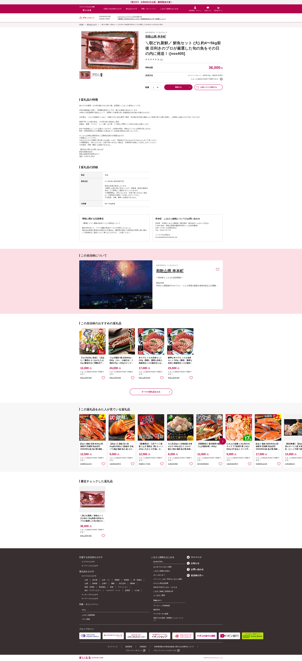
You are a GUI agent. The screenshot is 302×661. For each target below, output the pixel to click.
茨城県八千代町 (144, 464)
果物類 (117, 580)
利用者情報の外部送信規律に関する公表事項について (174, 647)
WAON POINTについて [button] (221, 79)
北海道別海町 (173, 464)
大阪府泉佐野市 (115, 464)
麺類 (113, 583)
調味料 (132, 583)
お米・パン (106, 580)
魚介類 (94, 580)
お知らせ (195, 563)
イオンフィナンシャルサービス (164, 650)
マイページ (196, 557)
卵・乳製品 (137, 580)
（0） (161, 59)
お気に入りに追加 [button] (103, 377)
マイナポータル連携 (160, 614)
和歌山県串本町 (86, 378)
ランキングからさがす (90, 594)
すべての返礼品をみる (151, 392)
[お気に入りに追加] (217, 269)
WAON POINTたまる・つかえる (165, 587)
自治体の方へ (197, 575)
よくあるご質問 (159, 595)
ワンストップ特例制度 (161, 606)
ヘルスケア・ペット (113, 590)
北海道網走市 (290, 464)
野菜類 (126, 580)
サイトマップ (113, 647)
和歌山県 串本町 (155, 36)
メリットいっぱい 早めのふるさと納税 (167, 579)
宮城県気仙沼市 (86, 464)
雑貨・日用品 (89, 587)
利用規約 (143, 647)
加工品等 (122, 583)
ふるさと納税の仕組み (161, 571)
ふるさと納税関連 (88, 615)
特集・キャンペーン (148, 9)
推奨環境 (128, 647)
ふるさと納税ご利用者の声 (163, 591)
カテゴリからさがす (89, 576)
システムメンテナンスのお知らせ (129, 16)
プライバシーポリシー (134, 650)
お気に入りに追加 (217, 269)
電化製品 (102, 587)
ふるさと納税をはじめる (169, 9)
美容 (111, 587)
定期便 (127, 590)
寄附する (178, 87)
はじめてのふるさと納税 (162, 567)
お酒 (86, 583)
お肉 (86, 580)
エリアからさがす (88, 562)
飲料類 (94, 583)
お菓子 (104, 583)
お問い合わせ (197, 569)
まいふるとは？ (159, 575)
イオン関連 (86, 619)
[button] (222, 441)
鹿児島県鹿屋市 (203, 464)
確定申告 (156, 610)
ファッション (123, 587)
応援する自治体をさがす (113, 9)
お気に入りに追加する (208, 87)
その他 (136, 590)
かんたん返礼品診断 (160, 583)
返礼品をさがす (131, 9)
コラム (84, 610)
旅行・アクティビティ (93, 590)
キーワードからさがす (90, 566)
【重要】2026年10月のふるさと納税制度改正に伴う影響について (141, 19)
